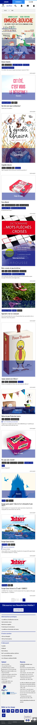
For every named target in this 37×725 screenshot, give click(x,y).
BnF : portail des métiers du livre (10, 653)
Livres (3, 500)
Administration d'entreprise (18, 208)
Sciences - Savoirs (6, 274)
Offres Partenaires (6, 639)
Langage (4, 462)
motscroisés (23, 271)
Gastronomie (8, 65)
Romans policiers (6, 102)
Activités (19, 310)
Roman (3, 168)
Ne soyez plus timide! (7, 460)
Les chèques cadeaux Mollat (9, 658)
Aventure (8, 168)
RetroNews (4, 651)
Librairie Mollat (6, 549)
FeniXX (3, 646)
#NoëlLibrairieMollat (10, 205)
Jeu (3, 65)
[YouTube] (17, 711)
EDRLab (3, 648)
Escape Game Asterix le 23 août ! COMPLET (14, 588)
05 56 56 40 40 (12, 669)
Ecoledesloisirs (13, 382)
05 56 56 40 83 (5, 672)
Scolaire (14, 310)
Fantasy (11, 500)
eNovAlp (15, 721)
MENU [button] (3, 6)
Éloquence (20, 462)
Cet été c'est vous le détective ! (11, 106)
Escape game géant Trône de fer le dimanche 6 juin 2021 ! (17, 505)
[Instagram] (12, 711)
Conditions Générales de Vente (10, 629)
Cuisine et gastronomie (8, 67)
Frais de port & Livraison (8, 627)
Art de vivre (26, 65)
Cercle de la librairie (6, 655)
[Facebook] (3, 711)
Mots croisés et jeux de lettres (10, 268)
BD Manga (4, 544)
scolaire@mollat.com (7, 681)
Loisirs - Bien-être (17, 65)
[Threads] (30, 711)
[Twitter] (8, 711)
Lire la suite (32, 73)
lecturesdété (15, 271)
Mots (9, 271)
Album (6, 382)
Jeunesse (18, 168)
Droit (3, 465)
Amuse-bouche (5, 62)
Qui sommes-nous (6, 622)
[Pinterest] (21, 711)
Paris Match (5, 202)
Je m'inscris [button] (18, 610)
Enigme (13, 544)
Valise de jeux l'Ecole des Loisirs (11, 416)
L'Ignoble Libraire (6, 165)
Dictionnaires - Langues (18, 274)
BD (9, 585)
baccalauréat (13, 462)
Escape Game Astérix (7, 541)
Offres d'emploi (5, 636)
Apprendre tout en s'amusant (10, 314)
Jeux (17, 205)
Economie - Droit (6, 208)
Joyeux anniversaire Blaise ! (9, 379)
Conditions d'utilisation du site (9, 619)
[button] (15, 6)
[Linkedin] (26, 711)
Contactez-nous (6, 682)
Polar (16, 102)
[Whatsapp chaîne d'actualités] (3, 715)
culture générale (24, 205)
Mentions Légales (6, 624)
